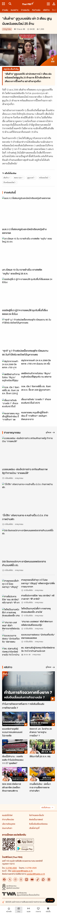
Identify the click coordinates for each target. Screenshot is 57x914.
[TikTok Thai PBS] (38, 879)
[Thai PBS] (28, 3)
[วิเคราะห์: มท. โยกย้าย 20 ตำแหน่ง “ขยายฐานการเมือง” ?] (42, 719)
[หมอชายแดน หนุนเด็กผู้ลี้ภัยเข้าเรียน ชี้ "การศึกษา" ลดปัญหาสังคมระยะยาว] (11, 417)
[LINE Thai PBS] (26, 879)
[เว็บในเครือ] (3, 4)
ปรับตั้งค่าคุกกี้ (34, 828)
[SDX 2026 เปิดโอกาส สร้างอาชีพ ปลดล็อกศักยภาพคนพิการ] (14, 774)
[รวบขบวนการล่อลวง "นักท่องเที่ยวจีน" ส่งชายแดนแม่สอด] (11, 639)
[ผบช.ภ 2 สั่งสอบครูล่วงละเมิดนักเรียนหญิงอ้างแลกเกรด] (28, 211)
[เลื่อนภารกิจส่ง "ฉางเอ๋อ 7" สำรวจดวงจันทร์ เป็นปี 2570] (11, 404)
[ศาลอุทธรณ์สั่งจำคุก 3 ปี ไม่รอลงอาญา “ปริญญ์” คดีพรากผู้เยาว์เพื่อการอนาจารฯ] (11, 584)
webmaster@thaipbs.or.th (22, 870)
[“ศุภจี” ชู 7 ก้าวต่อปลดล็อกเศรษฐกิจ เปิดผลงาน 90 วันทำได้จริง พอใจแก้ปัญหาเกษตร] (28, 333)
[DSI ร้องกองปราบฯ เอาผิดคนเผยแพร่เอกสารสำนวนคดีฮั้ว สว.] (28, 544)
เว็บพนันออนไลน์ (9, 182)
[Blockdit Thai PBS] (43, 879)
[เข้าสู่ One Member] (54, 4)
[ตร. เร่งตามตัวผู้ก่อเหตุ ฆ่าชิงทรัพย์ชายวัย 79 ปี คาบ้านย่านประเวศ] (11, 652)
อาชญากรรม (7, 29)
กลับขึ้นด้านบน (45, 807)
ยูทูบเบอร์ (30, 177)
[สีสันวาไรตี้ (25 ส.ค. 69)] (42, 746)
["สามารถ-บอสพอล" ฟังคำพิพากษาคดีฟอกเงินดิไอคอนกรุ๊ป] (11, 626)
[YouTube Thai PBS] (32, 879)
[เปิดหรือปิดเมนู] (48, 3)
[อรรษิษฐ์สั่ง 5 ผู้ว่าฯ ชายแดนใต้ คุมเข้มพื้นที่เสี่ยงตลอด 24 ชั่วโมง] (28, 292)
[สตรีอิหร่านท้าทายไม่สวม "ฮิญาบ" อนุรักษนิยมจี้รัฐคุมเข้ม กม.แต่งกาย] (11, 378)
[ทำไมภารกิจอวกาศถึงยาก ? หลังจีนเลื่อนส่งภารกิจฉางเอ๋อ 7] (28, 686)
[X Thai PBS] (10, 879)
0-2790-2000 (11, 868)
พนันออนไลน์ (43, 177)
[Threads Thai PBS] (21, 879)
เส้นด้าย (6, 177)
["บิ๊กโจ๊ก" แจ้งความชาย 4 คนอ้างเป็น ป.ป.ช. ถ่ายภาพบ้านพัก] (28, 497)
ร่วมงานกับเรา (7, 828)
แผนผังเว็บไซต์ (7, 815)
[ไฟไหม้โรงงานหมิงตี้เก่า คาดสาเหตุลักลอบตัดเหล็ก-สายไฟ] (11, 613)
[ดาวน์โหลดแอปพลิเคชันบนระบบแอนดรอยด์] (25, 848)
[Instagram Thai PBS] (15, 879)
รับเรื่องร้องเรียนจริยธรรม (38, 823)
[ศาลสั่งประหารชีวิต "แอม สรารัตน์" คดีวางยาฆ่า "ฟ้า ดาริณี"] (11, 600)
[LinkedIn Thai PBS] (49, 879)
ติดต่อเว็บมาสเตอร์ (36, 819)
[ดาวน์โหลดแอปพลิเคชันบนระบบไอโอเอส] (25, 841)
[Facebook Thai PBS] (4, 879)
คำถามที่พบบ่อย (8, 819)
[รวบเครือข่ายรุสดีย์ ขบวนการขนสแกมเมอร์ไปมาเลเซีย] (14, 719)
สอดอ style (18, 177)
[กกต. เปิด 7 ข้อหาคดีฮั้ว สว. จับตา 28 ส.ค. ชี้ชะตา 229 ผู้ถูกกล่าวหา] (11, 391)
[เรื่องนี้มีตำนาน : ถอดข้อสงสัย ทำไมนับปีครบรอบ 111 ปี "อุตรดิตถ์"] (14, 746)
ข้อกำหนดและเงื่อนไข (36, 815)
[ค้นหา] (9, 3)
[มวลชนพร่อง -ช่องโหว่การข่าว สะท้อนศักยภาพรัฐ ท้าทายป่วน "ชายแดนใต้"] (28, 451)
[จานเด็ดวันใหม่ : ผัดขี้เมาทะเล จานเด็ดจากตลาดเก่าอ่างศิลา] (42, 774)
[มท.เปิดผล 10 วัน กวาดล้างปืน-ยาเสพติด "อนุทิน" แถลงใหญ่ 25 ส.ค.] (28, 252)
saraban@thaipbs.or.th (36, 873)
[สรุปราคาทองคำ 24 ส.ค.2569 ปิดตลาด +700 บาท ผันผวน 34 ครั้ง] (11, 365)
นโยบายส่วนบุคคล (8, 823)
